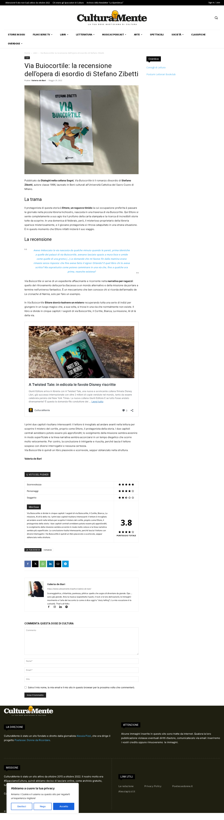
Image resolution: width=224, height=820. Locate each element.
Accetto (64, 806)
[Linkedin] (50, 564)
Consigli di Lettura (155, 67)
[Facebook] (27, 564)
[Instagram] (56, 607)
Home (27, 53)
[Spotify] (67, 607)
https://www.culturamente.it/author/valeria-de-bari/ (69, 589)
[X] (35, 564)
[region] (43, 798)
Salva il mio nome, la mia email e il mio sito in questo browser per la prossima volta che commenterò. (81, 687)
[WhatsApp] (43, 564)
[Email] (58, 564)
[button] (216, 18)
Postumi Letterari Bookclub (161, 74)
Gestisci (21, 806)
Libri (35, 53)
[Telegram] (65, 564)
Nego (43, 806)
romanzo (48, 550)
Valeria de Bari (38, 80)
